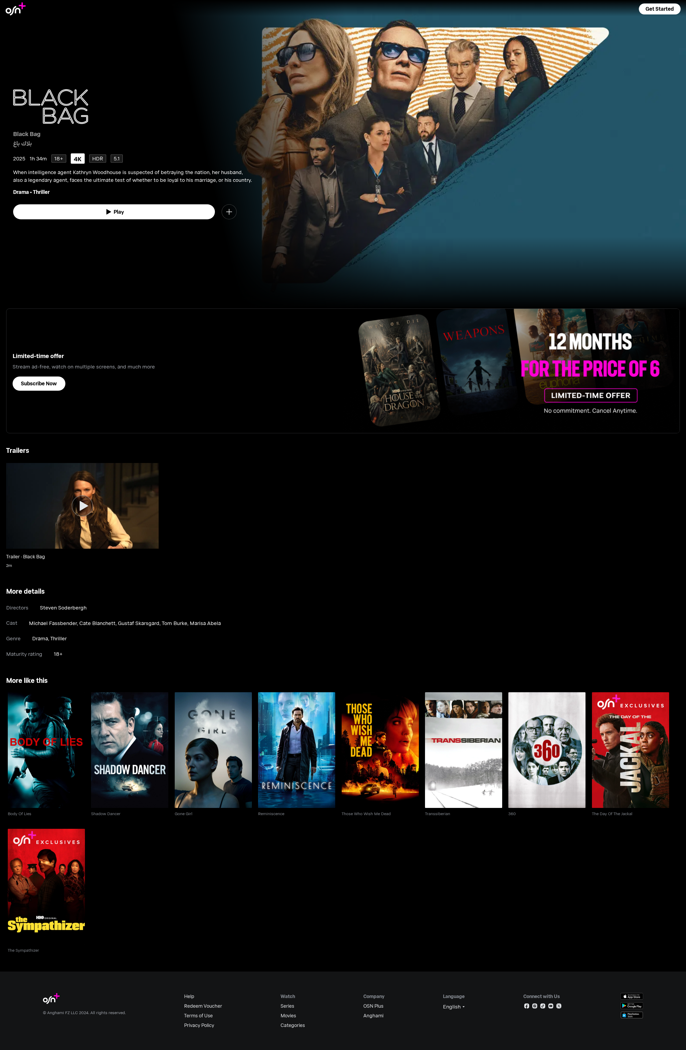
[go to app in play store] (632, 1005)
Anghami (373, 1015)
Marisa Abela (205, 623)
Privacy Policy (199, 1025)
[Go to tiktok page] (542, 1007)
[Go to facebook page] (526, 1007)
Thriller (41, 191)
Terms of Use (198, 1015)
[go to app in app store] (632, 996)
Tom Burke (174, 623)
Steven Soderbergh (63, 607)
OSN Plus (373, 1006)
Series (287, 1006)
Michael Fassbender (53, 623)
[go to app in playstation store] (632, 1015)
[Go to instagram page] (534, 1007)
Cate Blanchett (97, 623)
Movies (288, 1015)
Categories (293, 1025)
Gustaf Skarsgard (138, 623)
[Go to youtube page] (550, 1007)
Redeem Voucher (203, 1006)
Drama (21, 191)
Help (189, 996)
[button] (660, 8)
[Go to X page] (558, 1007)
